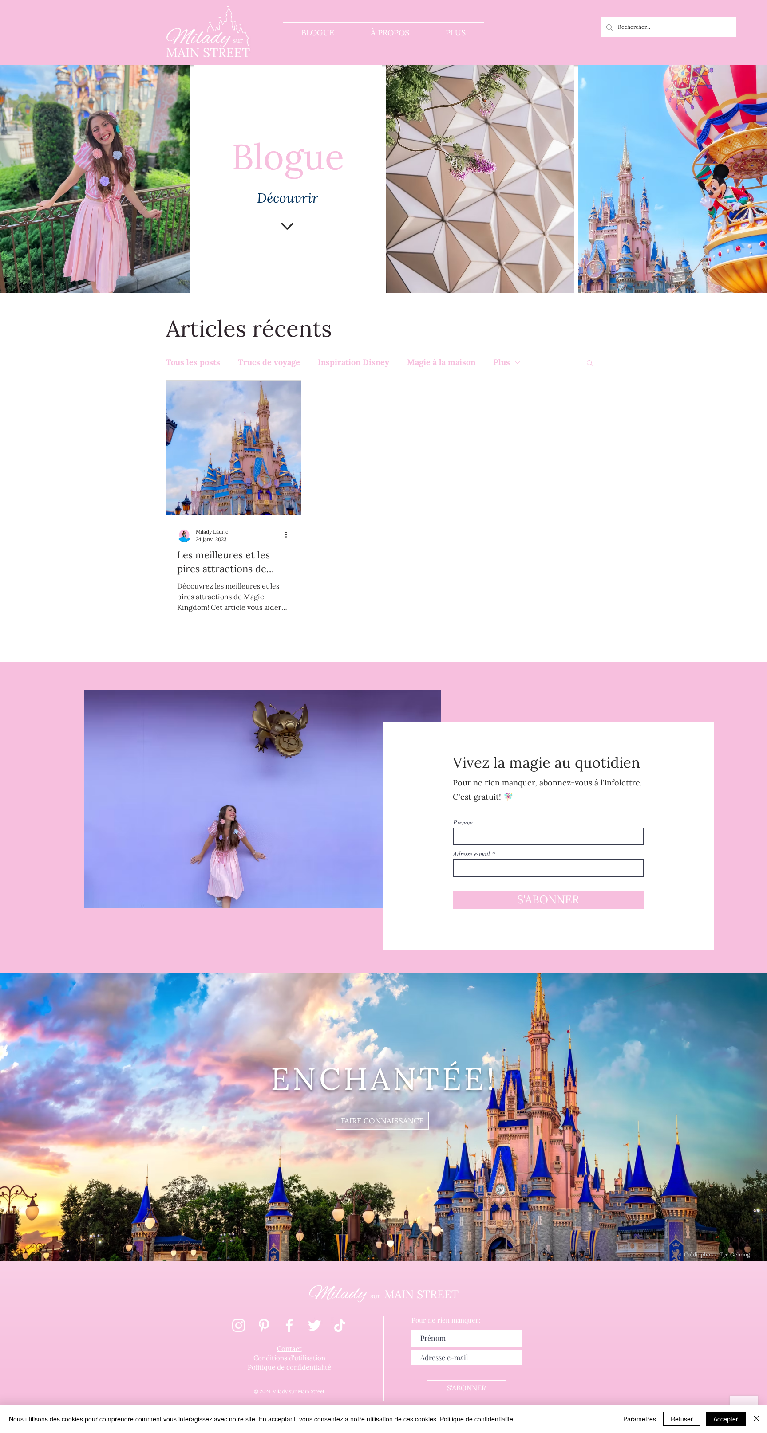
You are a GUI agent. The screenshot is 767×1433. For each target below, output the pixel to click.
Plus (501, 362)
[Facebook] (289, 1325)
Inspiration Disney (353, 362)
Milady (339, 1294)
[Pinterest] (264, 1325)
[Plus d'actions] (289, 535)
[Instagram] (238, 1325)
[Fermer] (756, 1419)
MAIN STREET (421, 1294)
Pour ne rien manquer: (445, 1320)
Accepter (725, 1418)
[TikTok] (339, 1325)
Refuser (682, 1418)
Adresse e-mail (471, 854)
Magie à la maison (441, 362)
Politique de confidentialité (476, 1418)
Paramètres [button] (639, 1418)
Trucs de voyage (269, 362)
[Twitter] (314, 1325)
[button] (589, 363)
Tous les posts (193, 362)
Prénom (463, 822)
